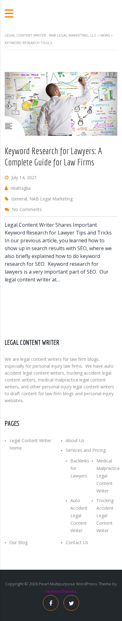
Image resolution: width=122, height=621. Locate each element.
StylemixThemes (60, 591)
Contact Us (77, 542)
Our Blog (18, 542)
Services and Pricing (86, 450)
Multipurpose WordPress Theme (80, 584)
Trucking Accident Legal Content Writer (105, 515)
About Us (75, 440)
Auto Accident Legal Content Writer (79, 515)
